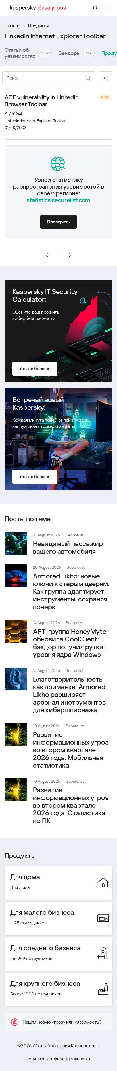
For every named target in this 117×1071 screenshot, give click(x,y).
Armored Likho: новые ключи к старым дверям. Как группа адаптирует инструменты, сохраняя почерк (71, 591)
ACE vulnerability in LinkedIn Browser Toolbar (42, 101)
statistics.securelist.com (58, 200)
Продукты (38, 25)
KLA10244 (13, 114)
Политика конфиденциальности (59, 1058)
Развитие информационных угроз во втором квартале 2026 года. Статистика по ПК (70, 805)
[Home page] (39, 8)
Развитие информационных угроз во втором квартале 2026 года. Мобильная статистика (70, 750)
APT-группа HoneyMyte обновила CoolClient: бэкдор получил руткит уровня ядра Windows (69, 643)
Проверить (58, 221)
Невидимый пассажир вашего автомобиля (68, 547)
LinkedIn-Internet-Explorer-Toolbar (35, 120)
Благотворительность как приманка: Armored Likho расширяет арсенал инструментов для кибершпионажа (69, 694)
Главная (12, 25)
